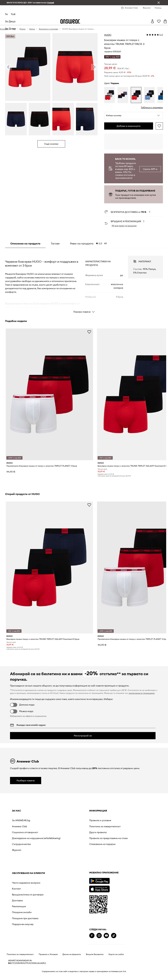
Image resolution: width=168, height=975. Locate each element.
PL (28, 963)
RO (30, 963)
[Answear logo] (70, 21)
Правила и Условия (48, 954)
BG (9, 963)
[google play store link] (99, 881)
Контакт (16, 888)
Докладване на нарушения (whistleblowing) (36, 838)
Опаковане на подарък (102, 844)
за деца (10, 21)
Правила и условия (100, 820)
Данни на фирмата (72, 954)
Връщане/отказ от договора (27, 894)
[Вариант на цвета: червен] (109, 95)
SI (33, 963)
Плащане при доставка (25, 918)
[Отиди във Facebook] (91, 935)
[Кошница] (165, 21)
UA (37, 963)
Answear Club (19, 826)
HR (21, 963)
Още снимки (51, 143)
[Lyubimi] (159, 21)
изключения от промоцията (142, 693)
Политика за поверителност (105, 826)
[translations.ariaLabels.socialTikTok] (113, 936)
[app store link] (99, 889)
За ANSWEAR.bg (21, 820)
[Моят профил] (152, 21)
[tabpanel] (84, 281)
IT (26, 963)
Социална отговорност (25, 832)
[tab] (88, 243)
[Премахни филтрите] (158, 2)
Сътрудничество (21, 844)
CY (12, 963)
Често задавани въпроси (26, 882)
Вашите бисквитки (95, 954)
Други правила (98, 832)
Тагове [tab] (55, 243)
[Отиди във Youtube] (106, 935)
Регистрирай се (83, 735)
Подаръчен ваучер (22, 924)
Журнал (16, 850)
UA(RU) (42, 963)
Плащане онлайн (22, 912)
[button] (133, 115)
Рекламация (19, 906)
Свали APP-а (150, 169)
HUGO (107, 34)
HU (23, 963)
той (13, 14)
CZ (15, 963)
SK (35, 963)
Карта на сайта (116, 954)
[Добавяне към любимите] (159, 126)
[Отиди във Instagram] (99, 935)
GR (18, 963)
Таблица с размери (152, 107)
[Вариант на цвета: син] (149, 95)
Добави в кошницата (128, 126)
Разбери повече (26, 780)
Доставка (17, 900)
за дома (10, 28)
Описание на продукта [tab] (25, 243)
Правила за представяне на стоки (108, 838)
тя (6, 14)
